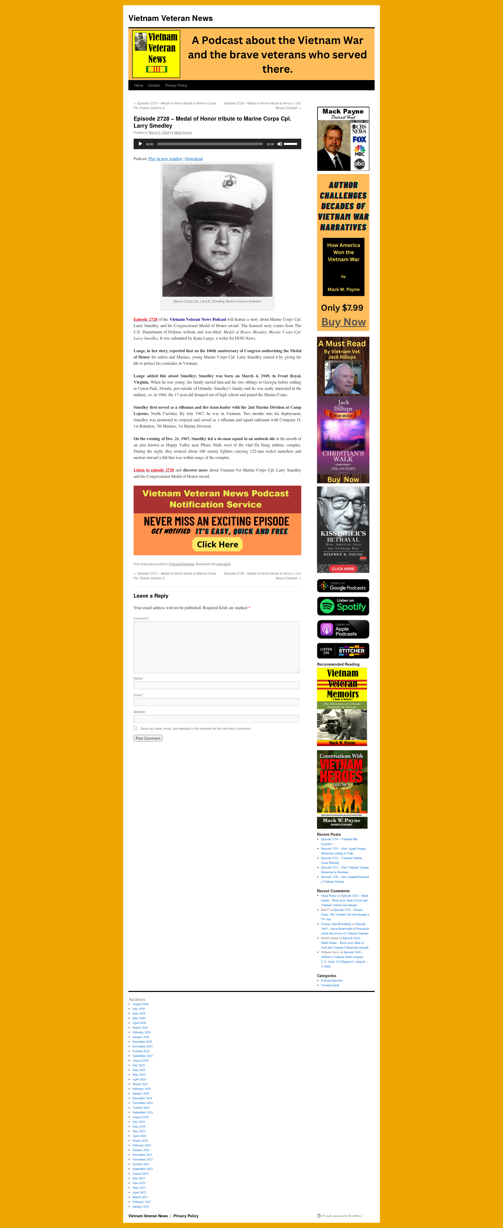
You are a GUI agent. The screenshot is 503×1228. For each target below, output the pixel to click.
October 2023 (141, 1164)
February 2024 (142, 1145)
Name (139, 678)
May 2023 (139, 1187)
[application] (217, 144)
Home (138, 85)
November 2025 (143, 1046)
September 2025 (143, 1055)
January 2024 (141, 1150)
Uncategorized (330, 985)
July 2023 (139, 1178)
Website (139, 711)
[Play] (140, 144)
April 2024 (139, 1136)
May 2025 (139, 1074)
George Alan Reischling (336, 924)
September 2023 (143, 1169)
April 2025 (139, 1079)
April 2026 (139, 1022)
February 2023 (142, 1201)
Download (194, 158)
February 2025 (142, 1088)
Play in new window (166, 158)
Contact (154, 85)
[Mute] (279, 144)
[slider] (291, 143)
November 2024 (143, 1103)
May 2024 (139, 1131)
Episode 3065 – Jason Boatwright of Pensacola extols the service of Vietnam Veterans (345, 928)
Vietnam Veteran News (170, 17)
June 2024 (139, 1126)
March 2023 (140, 1197)
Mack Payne (183, 132)
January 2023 (141, 1206)
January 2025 (141, 1093)
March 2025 (140, 1084)
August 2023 (141, 1173)
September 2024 (143, 1112)
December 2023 (142, 1154)
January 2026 (141, 1037)
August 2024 (141, 1117)
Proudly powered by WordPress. (342, 1216)
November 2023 (143, 1159)
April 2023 (139, 1192)
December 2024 (142, 1098)
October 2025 (141, 1051)
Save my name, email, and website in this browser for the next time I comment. (196, 728)
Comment (142, 618)
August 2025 (141, 1060)
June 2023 (139, 1183)
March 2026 (140, 1027)
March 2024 (140, 1140)
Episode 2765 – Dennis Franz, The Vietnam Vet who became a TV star (345, 914)
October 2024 (141, 1107)
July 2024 (139, 1121)
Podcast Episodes (181, 564)
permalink (223, 564)
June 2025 (139, 1070)
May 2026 (139, 1018)
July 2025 (139, 1065)
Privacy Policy (176, 85)
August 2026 (141, 1004)
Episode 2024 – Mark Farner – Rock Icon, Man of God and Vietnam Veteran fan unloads (344, 900)
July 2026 (139, 1008)
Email (139, 695)
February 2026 (142, 1032)
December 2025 (142, 1041)
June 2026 (139, 1013)
